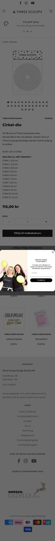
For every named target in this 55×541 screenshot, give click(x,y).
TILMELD (41, 280)
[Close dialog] (53, 252)
